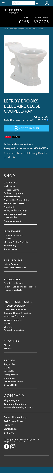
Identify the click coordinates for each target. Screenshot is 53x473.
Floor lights (9, 207)
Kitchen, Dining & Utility (16, 242)
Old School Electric (13, 381)
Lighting (11, 182)
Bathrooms (13, 260)
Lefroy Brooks (38, 29)
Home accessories (13, 235)
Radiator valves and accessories (20, 286)
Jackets (7, 348)
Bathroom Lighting (13, 193)
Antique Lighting (12, 221)
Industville (9, 371)
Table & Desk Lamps (14, 203)
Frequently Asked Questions (18, 407)
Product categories (17, 29)
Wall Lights (9, 186)
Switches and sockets (15, 214)
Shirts (7, 345)
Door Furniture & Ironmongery (18, 304)
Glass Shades (10, 217)
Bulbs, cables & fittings (15, 210)
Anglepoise (9, 364)
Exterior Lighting (12, 196)
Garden (7, 238)
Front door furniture (14, 316)
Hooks (7, 323)
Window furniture (13, 320)
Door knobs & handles (15, 309)
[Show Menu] (3, 4)
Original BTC (10, 385)
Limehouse (9, 378)
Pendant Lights (11, 189)
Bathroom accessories (15, 267)
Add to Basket (29, 128)
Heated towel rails (13, 290)
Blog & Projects (11, 400)
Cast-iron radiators (13, 283)
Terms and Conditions (15, 404)
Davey (7, 367)
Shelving (8, 326)
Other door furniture (14, 330)
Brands (28, 29)
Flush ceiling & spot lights (16, 200)
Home (6, 29)
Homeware (12, 231)
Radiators (12, 279)
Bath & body (10, 245)
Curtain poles (10, 249)
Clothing (11, 341)
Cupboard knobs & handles (17, 313)
